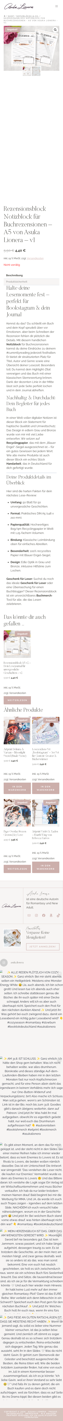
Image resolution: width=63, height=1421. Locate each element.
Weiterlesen (17, 700)
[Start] (5, 16)
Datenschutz (15, 1413)
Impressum (31, 1413)
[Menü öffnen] (56, 6)
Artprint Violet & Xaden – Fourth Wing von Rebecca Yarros (45, 835)
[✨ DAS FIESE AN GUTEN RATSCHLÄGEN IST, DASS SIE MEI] (31, 1357)
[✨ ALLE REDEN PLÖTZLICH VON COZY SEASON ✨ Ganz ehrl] (31, 1012)
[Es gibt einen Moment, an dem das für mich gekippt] (31, 1185)
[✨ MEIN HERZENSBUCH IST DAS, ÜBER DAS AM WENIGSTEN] (31, 1271)
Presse (53, 1411)
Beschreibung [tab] (14, 275)
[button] (55, 30)
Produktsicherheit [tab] (16, 281)
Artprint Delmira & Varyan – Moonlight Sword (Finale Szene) (15, 753)
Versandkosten (35, 258)
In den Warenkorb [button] (17, 788)
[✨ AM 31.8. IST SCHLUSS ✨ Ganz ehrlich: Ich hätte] (31, 1099)
